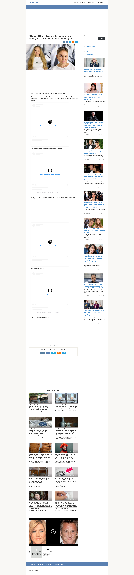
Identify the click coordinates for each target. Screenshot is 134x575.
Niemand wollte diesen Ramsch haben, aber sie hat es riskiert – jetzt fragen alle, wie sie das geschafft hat (66, 406)
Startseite (32, 7)
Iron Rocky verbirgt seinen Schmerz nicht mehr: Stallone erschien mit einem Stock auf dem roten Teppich (93, 286)
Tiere (47, 7)
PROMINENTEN (69, 7)
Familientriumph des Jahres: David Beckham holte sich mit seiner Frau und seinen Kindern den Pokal (94, 151)
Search (85, 36)
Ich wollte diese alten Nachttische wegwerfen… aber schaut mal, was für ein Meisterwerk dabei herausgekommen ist (40, 481)
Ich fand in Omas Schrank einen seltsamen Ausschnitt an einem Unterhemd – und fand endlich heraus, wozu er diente (38, 431)
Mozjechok (34, 2)
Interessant (41, 7)
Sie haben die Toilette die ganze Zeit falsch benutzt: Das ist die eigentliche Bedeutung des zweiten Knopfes (66, 481)
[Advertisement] (67, 21)
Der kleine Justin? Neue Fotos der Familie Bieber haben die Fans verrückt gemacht (94, 230)
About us (76, 2)
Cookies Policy (100, 2)
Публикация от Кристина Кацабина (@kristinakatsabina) (50, 143)
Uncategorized (89, 54)
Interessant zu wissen (57, 7)
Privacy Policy (91, 2)
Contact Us (83, 2)
